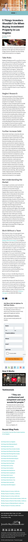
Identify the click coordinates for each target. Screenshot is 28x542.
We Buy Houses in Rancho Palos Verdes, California (13, 501)
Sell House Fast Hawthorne (8, 470)
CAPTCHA (8, 349)
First (6, 330)
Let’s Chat (18, 513)
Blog (10, 517)
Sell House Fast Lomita (7, 465)
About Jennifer (21, 9)
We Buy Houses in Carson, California (10, 491)
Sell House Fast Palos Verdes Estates (10, 449)
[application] (14, 379)
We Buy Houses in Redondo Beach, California (12, 503)
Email (7, 344)
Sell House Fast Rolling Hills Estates (10, 454)
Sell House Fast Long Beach (8, 473)
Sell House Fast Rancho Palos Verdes (10, 451)
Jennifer (5, 37)
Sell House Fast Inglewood (8, 477)
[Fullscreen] (24, 384)
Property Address (10, 333)
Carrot (21, 540)
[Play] (4, 384)
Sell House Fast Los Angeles (8, 442)
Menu (13, 13)
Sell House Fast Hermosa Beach (9, 456)
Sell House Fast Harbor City (8, 480)
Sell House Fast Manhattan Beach (9, 458)
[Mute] (21, 384)
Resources (21, 515)
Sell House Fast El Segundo (8, 461)
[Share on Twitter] (6, 298)
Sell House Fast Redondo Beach (9, 444)
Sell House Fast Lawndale (7, 482)
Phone (7, 338)
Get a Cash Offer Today (8, 9)
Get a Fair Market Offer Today (8, 513)
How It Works (4, 515)
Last (15, 330)
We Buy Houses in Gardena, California (10, 494)
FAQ (9, 515)
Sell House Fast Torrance (7, 446)
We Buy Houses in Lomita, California (10, 496)
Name (7, 326)
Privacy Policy (4, 517)
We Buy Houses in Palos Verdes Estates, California (13, 498)
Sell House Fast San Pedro (7, 463)
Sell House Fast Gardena (7, 468)
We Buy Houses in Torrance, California (10, 505)
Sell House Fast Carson (7, 475)
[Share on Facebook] (3, 298)
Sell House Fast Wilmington (8, 485)
